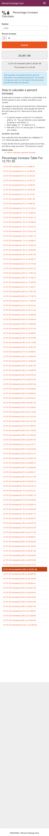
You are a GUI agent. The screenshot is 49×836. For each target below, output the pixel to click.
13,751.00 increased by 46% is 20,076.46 (19, 375)
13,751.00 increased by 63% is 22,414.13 (19, 453)
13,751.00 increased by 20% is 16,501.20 (19, 254)
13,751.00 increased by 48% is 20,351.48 (19, 384)
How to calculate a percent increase (21, 152)
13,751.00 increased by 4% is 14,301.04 (19, 180)
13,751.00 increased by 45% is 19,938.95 (19, 370)
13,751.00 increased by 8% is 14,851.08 (19, 199)
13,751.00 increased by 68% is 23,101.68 (19, 476)
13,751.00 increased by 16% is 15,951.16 (19, 236)
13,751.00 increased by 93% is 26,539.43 (19, 592)
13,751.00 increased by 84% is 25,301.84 (19, 550)
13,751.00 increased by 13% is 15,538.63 (19, 222)
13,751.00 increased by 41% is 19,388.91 (19, 351)
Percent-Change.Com (13, 3)
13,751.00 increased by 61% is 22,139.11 (19, 444)
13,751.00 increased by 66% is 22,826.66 (19, 467)
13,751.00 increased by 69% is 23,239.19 (19, 481)
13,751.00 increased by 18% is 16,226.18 (19, 245)
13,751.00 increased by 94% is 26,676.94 (19, 597)
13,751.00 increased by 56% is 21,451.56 (19, 421)
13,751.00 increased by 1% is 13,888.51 (19, 166)
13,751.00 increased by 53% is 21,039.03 (19, 407)
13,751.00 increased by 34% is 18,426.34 (19, 319)
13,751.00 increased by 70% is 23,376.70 (19, 486)
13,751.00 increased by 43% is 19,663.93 (19, 361)
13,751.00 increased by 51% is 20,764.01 (19, 398)
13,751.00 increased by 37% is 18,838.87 (19, 333)
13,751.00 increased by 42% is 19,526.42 (19, 356)
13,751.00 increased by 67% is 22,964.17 (19, 472)
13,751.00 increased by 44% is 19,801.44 (19, 365)
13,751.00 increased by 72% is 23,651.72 (19, 495)
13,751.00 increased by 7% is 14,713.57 (19, 194)
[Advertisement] (24, 655)
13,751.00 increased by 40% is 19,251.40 (19, 347)
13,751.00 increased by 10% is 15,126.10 (19, 208)
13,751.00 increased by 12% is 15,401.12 (19, 217)
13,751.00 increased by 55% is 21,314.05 (19, 416)
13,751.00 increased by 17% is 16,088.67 (19, 240)
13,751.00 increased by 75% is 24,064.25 (19, 509)
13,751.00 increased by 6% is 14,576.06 (19, 189)
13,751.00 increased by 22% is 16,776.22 (19, 263)
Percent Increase (9, 33)
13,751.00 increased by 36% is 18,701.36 (19, 328)
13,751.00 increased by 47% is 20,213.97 (19, 379)
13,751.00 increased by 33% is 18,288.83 (19, 314)
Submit (24, 45)
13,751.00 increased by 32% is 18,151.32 (19, 310)
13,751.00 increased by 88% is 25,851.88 (20, 569)
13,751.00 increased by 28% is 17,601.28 (19, 291)
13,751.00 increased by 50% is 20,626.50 (19, 393)
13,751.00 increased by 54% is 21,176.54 (19, 412)
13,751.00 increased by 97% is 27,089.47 (19, 611)
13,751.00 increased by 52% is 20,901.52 (19, 402)
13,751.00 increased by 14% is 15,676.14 (19, 226)
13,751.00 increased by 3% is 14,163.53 (19, 175)
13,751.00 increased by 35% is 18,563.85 (19, 324)
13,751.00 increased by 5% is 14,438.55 (19, 185)
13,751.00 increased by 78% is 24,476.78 (19, 523)
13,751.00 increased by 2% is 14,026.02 (19, 171)
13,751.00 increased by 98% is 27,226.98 (19, 615)
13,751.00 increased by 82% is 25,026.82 (19, 541)
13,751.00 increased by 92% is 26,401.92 (19, 587)
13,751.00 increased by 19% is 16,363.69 (19, 250)
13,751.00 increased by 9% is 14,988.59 (19, 203)
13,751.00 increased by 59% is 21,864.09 (19, 435)
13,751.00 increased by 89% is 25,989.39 (19, 574)
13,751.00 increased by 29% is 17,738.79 (19, 296)
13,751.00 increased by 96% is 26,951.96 (19, 606)
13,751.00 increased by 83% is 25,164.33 (19, 546)
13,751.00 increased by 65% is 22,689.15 (19, 462)
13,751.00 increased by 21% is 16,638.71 (19, 259)
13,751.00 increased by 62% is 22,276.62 (19, 449)
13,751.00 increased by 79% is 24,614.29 (19, 527)
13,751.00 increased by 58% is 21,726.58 (19, 430)
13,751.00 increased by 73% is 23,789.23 (19, 500)
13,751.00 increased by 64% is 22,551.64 (19, 458)
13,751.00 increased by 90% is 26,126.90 (19, 578)
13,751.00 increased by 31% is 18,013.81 (19, 305)
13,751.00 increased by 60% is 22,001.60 (19, 439)
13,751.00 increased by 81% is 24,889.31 (19, 537)
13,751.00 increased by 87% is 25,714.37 (19, 564)
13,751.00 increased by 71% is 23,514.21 (19, 490)
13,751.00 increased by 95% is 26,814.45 (19, 601)
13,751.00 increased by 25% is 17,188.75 (19, 277)
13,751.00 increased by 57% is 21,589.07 (19, 425)
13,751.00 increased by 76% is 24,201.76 (19, 513)
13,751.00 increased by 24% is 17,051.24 (19, 273)
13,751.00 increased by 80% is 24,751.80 (19, 532)
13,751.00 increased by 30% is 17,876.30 (19, 300)
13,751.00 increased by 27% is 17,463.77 (19, 287)
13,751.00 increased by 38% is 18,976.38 (19, 337)
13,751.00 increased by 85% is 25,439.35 (19, 555)
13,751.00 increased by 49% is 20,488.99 (19, 388)
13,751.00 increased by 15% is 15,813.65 (19, 231)
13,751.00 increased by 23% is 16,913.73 (19, 268)
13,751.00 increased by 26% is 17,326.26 (19, 282)
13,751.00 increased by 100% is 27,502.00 (20, 625)
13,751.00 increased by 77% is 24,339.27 (19, 518)
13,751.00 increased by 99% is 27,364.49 (19, 620)
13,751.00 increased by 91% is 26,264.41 (19, 583)
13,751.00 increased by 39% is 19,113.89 (19, 342)
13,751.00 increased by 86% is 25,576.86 (19, 560)
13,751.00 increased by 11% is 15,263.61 (19, 212)
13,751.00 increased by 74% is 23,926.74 (19, 504)
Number (5, 24)
